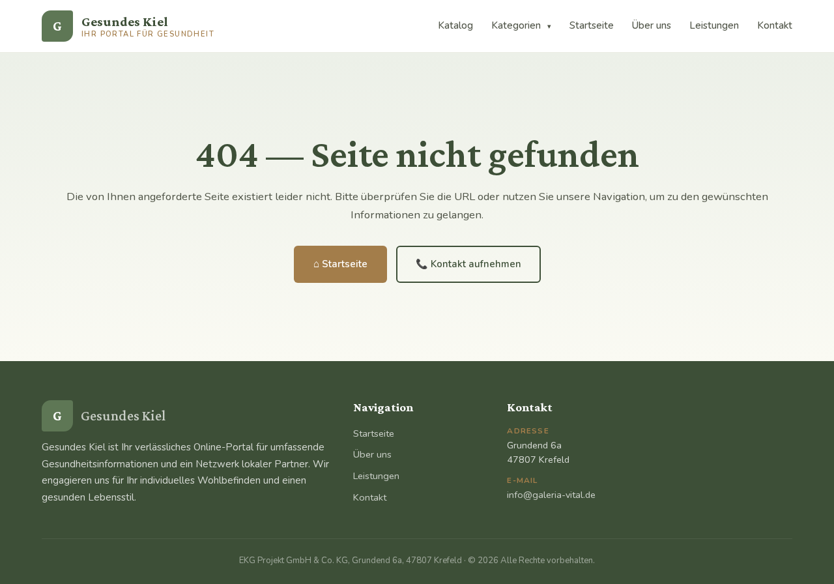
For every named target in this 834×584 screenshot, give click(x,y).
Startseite (591, 25)
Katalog (455, 25)
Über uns (651, 25)
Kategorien (521, 25)
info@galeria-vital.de (551, 494)
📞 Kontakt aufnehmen (468, 263)
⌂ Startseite (340, 263)
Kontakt (774, 25)
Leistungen (714, 25)
